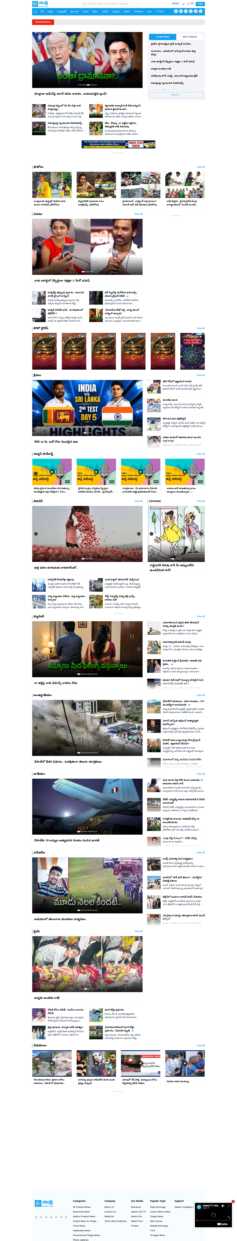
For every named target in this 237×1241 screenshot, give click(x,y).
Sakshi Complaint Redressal (188, 1207)
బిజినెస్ (105, 11)
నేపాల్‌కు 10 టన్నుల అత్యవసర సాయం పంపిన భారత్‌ (144, 22)
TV (191, 3)
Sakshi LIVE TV (138, 1212)
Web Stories (156, 1221)
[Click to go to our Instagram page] (191, 11)
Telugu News (156, 1216)
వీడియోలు (139, 11)
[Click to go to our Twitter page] (186, 11)
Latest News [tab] (162, 37)
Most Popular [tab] (190, 37)
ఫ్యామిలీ (116, 11)
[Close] (233, 1201)
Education (136, 1207)
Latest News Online (160, 1212)
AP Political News (82, 1207)
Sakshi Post (137, 1221)
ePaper (175, 3)
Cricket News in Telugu (84, 1221)
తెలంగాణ (75, 11)
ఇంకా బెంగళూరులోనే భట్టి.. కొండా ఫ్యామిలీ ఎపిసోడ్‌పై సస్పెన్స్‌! (197, 22)
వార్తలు (50, 11)
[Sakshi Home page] (40, 4)
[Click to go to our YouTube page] (196, 11)
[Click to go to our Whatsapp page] (181, 11)
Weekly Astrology (159, 1226)
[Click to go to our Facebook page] (176, 11)
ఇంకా (150, 11)
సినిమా (86, 11)
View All (174, 95)
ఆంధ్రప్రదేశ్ (62, 11)
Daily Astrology (158, 1207)
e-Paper (160, 11)
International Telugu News (86, 1235)
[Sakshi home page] (44, 1203)
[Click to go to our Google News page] (200, 11)
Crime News (79, 1226)
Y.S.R (152, 1230)
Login (200, 4)
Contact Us (110, 1212)
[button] (79, 85)
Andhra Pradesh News (84, 1216)
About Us (109, 1207)
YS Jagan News (157, 1235)
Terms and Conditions (115, 1221)
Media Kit (109, 1216)
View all (201, 328)
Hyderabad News (81, 1230)
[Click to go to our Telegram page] (61, 1217)
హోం (42, 11)
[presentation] (36, 60)
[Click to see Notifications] (183, 4)
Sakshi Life (136, 1216)
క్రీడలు (95, 11)
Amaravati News (81, 1212)
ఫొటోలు (127, 11)
